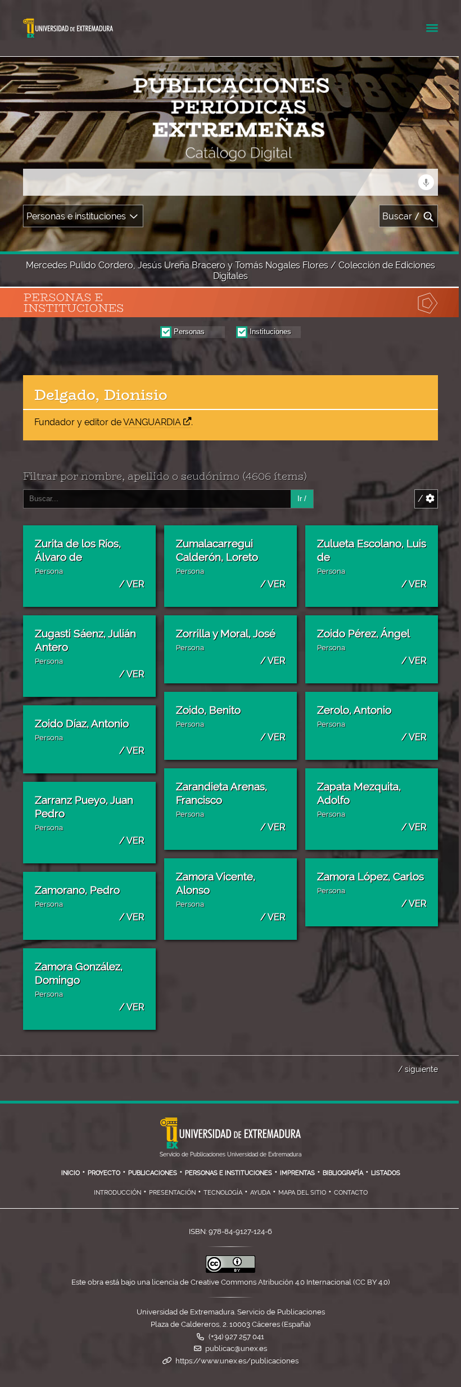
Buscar (401, 216)
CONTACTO (351, 1192)
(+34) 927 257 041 (236, 1336)
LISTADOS (385, 1173)
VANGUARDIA (152, 422)
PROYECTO (104, 1173)
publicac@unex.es (236, 1348)
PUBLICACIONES (152, 1173)
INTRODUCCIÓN (117, 1192)
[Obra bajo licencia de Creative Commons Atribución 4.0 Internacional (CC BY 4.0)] (230, 1270)
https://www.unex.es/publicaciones (237, 1361)
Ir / (301, 498)
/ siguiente (418, 1069)
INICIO (70, 1173)
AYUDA (260, 1192)
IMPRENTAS (297, 1173)
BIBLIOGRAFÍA (343, 1173)
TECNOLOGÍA (223, 1192)
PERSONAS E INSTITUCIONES (228, 1173)
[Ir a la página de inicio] (103, 154)
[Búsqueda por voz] (426, 182)
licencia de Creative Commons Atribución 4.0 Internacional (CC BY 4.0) (271, 1282)
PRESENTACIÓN (172, 1192)
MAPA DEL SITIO (302, 1192)
